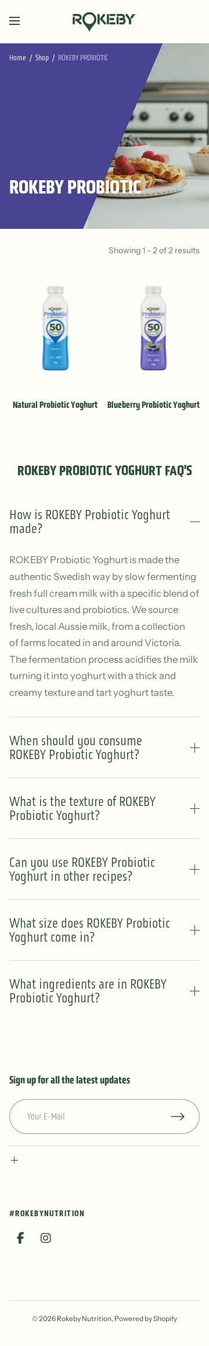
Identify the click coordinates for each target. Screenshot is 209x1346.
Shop (42, 58)
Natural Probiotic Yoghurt (55, 404)
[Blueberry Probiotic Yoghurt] (153, 328)
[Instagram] (45, 1238)
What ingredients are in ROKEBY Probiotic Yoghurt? (88, 991)
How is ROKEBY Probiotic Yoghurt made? (89, 521)
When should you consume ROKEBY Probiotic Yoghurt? (75, 747)
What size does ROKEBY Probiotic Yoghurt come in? (89, 930)
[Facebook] (21, 1238)
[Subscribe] (185, 1116)
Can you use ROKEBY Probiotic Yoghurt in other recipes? (82, 869)
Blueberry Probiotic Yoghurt (153, 404)
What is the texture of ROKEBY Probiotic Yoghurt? (82, 808)
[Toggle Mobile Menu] (22, 21)
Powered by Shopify (145, 1318)
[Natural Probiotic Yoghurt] (55, 328)
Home (17, 58)
